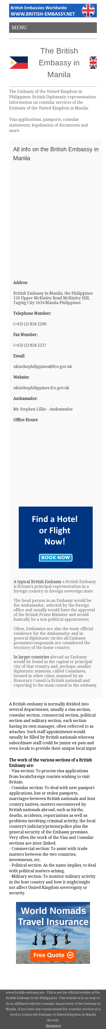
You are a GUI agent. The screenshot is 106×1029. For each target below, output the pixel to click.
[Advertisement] (53, 218)
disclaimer (53, 1026)
